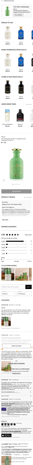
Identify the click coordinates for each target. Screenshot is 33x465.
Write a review (28, 234)
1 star (3, 253)
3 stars (3, 247)
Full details (18, 15)
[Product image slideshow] (16, 166)
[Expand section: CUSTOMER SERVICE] (16, 384)
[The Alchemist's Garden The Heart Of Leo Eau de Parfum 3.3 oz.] (7, 87)
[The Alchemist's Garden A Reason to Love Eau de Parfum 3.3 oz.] (21, 87)
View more (5, 219)
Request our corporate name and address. (16, 458)
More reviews (16, 346)
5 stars (3, 241)
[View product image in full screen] (4, 180)
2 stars (3, 250)
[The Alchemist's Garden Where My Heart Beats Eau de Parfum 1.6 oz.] (7, 33)
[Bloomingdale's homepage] (2, 0)
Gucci (15, 9)
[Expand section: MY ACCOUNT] (16, 388)
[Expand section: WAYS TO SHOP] (16, 396)
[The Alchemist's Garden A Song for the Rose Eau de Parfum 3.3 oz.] (21, 33)
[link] (7, 43)
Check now (24, 414)
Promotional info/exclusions (14, 414)
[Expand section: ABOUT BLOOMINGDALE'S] (16, 392)
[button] (16, 166)
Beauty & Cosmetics (9, 0)
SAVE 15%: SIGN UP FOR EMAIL (16, 363)
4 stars (3, 244)
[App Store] (6, 435)
